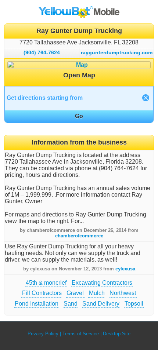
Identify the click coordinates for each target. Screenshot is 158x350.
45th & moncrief (46, 283)
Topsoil (134, 303)
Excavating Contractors (102, 283)
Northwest (122, 293)
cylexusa (125, 268)
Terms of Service (80, 333)
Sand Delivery (100, 303)
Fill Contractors (42, 293)
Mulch (97, 293)
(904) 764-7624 (42, 52)
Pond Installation (36, 303)
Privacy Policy (43, 333)
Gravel (75, 293)
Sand (71, 303)
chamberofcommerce (79, 235)
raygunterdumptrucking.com (116, 52)
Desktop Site (116, 333)
